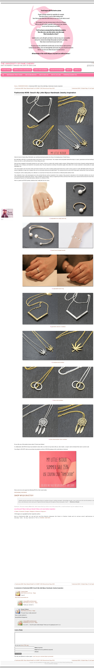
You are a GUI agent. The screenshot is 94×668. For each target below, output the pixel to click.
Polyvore (43, 511)
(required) (38, 647)
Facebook (21, 511)
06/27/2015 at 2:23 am (28, 602)
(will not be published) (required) (44, 649)
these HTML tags (25, 645)
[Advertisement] (51, 80)
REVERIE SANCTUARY (45, 517)
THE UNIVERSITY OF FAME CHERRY (17, 63)
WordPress (51, 663)
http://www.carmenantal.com (21, 597)
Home (15, 86)
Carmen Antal (24, 591)
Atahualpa (56, 663)
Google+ (27, 511)
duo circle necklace (58, 400)
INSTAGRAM (17, 492)
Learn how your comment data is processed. (43, 656)
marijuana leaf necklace (58, 362)
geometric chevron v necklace (59, 326)
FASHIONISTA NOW (23, 86)
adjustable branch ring (58, 288)
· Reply (34, 593)
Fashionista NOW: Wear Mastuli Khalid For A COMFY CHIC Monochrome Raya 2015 (35, 88)
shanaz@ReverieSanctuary (30, 601)
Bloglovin (32, 511)
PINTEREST (24, 492)
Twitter (16, 511)
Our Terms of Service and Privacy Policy (65, 662)
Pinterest (38, 511)
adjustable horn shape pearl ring (58, 218)
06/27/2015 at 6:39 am (26, 610)
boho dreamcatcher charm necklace (58, 439)
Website (36, 651)
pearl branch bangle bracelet (58, 250)
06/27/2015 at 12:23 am (26, 593)
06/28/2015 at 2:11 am (28, 622)
